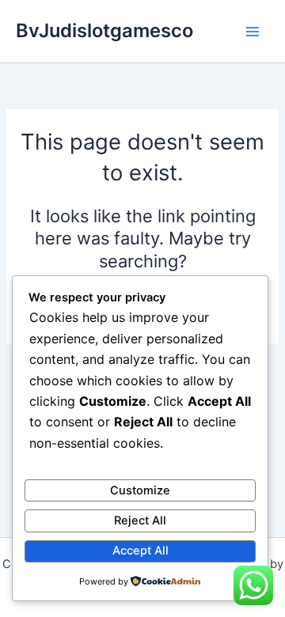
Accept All (140, 550)
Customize (140, 490)
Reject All (140, 520)
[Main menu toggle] (252, 31)
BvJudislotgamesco (104, 30)
